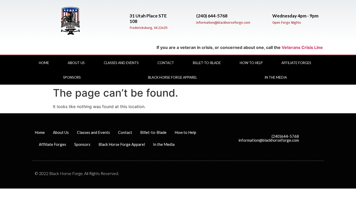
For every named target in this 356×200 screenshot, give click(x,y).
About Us (76, 63)
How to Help (251, 63)
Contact (165, 63)
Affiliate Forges (296, 63)
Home (44, 63)
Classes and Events (121, 63)
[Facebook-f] (324, 66)
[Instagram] (324, 74)
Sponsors (72, 77)
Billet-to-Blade (207, 63)
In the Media (276, 77)
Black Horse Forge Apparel (172, 77)
